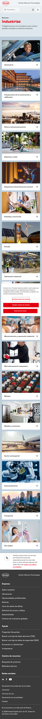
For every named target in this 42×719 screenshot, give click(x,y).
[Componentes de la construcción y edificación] (21, 85)
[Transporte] (21, 505)
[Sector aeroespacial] (21, 445)
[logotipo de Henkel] (6, 3)
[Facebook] (6, 679)
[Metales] (21, 385)
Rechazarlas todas (20, 311)
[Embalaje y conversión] (21, 206)
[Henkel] (5, 575)
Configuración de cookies (21, 299)
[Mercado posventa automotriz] (21, 356)
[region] (21, 299)
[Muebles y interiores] (21, 415)
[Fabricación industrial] (21, 266)
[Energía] (21, 236)
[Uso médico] (21, 535)
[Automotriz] (21, 54)
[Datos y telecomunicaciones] (21, 116)
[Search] (5, 10)
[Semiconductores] (21, 475)
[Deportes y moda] (21, 146)
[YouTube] (10, 679)
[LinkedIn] (3, 679)
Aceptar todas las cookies (21, 305)
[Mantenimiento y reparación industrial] (21, 326)
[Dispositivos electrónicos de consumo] (21, 176)
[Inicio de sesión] (33, 9)
